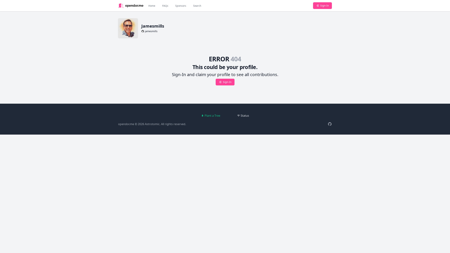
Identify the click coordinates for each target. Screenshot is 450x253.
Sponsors (180, 5)
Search (197, 5)
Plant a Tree (212, 116)
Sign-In (324, 5)
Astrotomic (152, 124)
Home (151, 5)
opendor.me (126, 124)
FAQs (165, 5)
